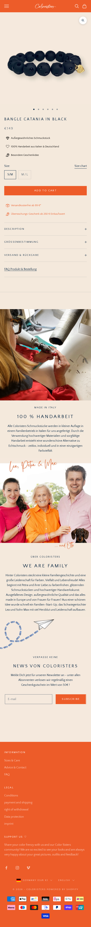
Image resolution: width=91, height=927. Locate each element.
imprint (8, 824)
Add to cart (45, 190)
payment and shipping (18, 802)
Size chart (80, 166)
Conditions (11, 795)
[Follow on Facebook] (6, 868)
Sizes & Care (12, 760)
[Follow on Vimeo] (28, 868)
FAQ (7, 774)
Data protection (14, 817)
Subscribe (71, 698)
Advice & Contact (15, 767)
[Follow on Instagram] (17, 868)
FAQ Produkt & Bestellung (20, 269)
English (64, 880)
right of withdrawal (16, 809)
